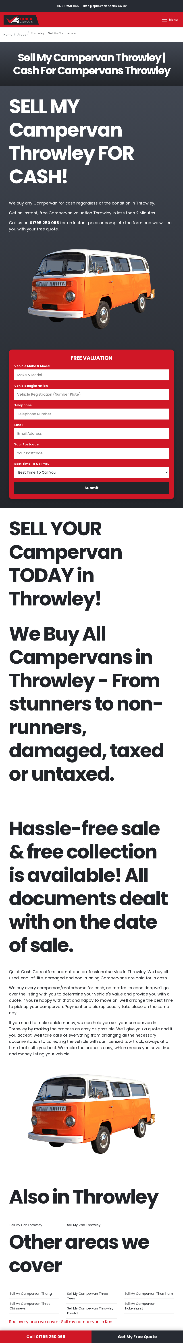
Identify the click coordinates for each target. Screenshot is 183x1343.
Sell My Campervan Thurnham (149, 1293)
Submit (92, 488)
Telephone (23, 405)
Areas (21, 34)
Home (8, 34)
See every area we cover (33, 1321)
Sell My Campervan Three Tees (87, 1296)
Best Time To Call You (31, 464)
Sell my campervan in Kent (87, 1321)
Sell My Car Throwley (26, 1225)
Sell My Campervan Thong (31, 1293)
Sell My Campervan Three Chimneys (30, 1306)
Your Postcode (26, 444)
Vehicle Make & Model (32, 366)
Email (18, 425)
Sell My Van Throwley (83, 1225)
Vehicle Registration (31, 386)
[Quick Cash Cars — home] (21, 19)
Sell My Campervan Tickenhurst (140, 1306)
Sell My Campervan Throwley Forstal (90, 1311)
